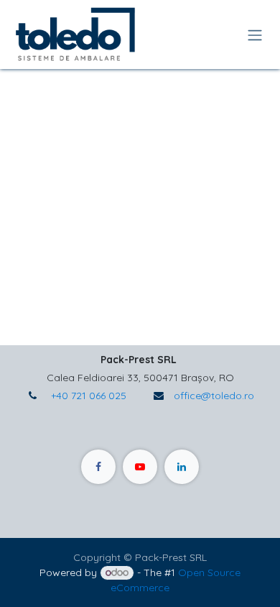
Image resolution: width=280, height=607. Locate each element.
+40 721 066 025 (87, 395)
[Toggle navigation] (255, 34)
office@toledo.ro (214, 395)
